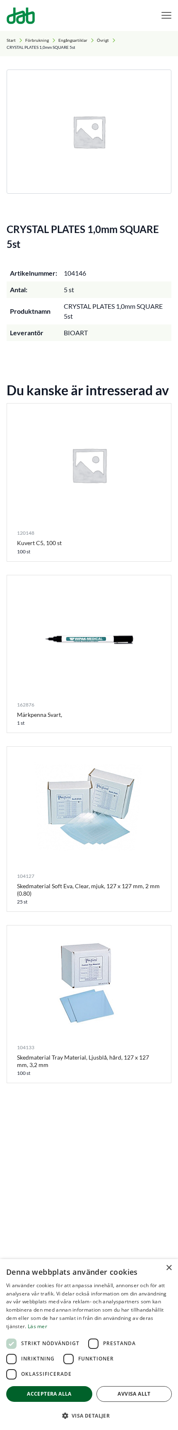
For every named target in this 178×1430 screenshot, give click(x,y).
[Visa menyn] (166, 15)
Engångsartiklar (72, 40)
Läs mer (37, 1326)
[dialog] (89, 1344)
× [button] (169, 1268)
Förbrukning (37, 40)
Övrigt (103, 40)
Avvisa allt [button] (134, 1393)
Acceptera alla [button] (49, 1393)
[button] (89, 1415)
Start (11, 40)
